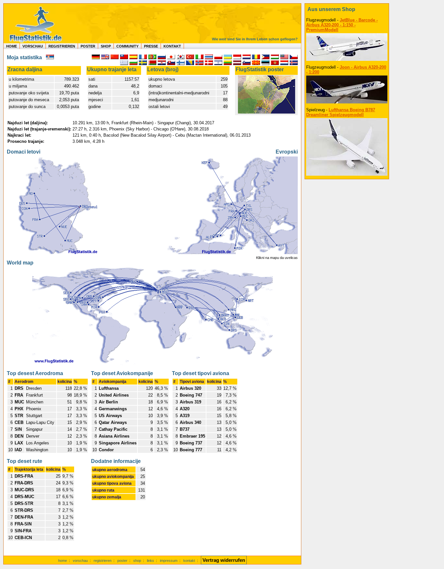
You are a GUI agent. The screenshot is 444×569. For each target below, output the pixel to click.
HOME (11, 46)
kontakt (189, 560)
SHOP (106, 46)
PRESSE (151, 46)
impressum (168, 560)
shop (137, 560)
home (62, 560)
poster (122, 560)
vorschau (80, 560)
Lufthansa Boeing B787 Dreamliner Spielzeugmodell (340, 112)
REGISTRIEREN (61, 46)
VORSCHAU (32, 46)
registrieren (102, 560)
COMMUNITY (127, 46)
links (150, 560)
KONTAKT (172, 46)
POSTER (88, 46)
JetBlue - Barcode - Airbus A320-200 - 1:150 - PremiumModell (342, 25)
